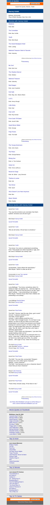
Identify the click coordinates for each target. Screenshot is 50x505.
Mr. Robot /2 (12, 475)
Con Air (11, 446)
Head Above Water (15, 125)
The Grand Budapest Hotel (17, 44)
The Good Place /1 (14, 485)
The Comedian (13, 30)
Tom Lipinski (23, 274)
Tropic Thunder (13, 453)
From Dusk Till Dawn (15, 118)
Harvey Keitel (19, 218)
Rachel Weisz (21, 300)
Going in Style (13, 456)
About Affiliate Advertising (36, 58)
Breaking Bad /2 (13, 480)
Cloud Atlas (12, 449)
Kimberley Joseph (14, 432)
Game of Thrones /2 (15, 486)
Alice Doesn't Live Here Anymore (19, 191)
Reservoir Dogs (13, 171)
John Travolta (20, 348)
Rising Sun (12, 158)
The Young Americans (15, 145)
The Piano (12, 151)
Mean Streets (13, 198)
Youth (10, 37)
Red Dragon (12, 85)
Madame (11, 24)
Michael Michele (13, 429)
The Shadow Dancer (15, 72)
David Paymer (13, 419)
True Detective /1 (14, 473)
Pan (10, 459)
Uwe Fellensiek (13, 427)
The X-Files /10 (13, 491)
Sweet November (14, 461)
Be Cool (11, 65)
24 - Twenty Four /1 (14, 478)
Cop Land (12, 112)
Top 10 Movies (14, 467)
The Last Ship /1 (14, 483)
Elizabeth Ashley (14, 430)
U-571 (10, 98)
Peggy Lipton (13, 426)
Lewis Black (12, 434)
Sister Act (12, 165)
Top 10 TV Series (15, 496)
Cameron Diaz (13, 416)
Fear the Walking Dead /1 (16, 482)
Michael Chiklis (13, 417)
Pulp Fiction (12, 131)
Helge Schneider (14, 421)
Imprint (30, 502)
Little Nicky (12, 105)
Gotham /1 (12, 477)
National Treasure (14, 78)
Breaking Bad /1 (13, 490)
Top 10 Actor (13, 439)
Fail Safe (11, 92)
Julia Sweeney (17, 371)
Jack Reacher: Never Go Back (17, 454)
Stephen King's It (14, 458)
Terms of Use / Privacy (23, 502)
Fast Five (12, 448)
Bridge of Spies (13, 445)
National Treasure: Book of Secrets (19, 50)
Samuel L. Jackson (22, 346)
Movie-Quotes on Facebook (19, 410)
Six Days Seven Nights (15, 451)
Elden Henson (13, 422)
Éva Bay (11, 424)
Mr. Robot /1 (12, 488)
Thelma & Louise (14, 178)
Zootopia (11, 463)
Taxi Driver (12, 185)
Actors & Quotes (13, 1)
